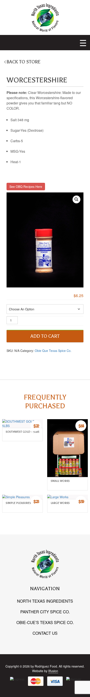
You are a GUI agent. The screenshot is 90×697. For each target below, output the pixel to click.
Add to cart (45, 336)
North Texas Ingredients (45, 601)
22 (35, 425)
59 (80, 501)
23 (35, 501)
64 (80, 425)
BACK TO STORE (24, 61)
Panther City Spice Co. (45, 611)
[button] (76, 199)
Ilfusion (53, 671)
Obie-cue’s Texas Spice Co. (45, 622)
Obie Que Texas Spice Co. (53, 350)
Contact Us (45, 633)
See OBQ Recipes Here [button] (25, 186)
